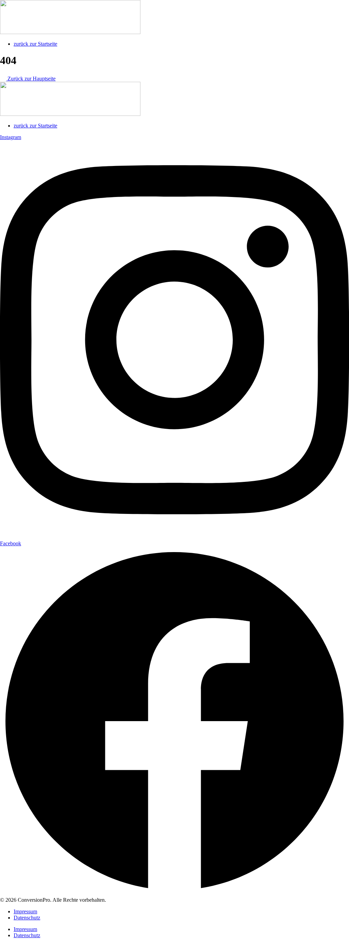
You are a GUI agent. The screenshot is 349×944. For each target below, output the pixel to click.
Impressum (25, 911)
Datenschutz (27, 917)
